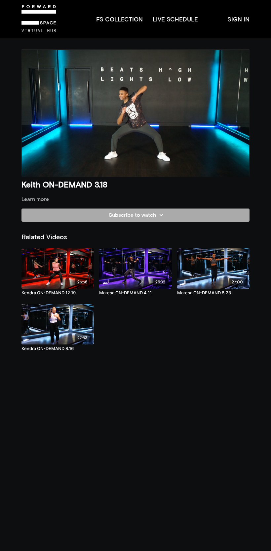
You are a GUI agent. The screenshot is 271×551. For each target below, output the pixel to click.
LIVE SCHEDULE (175, 19)
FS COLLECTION (119, 19)
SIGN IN (238, 19)
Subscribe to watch (132, 215)
